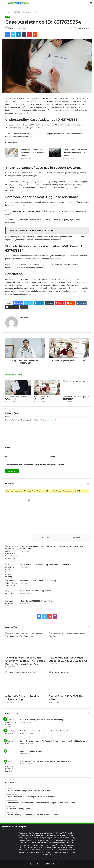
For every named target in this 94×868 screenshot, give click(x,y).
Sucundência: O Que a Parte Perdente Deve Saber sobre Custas (75, 153)
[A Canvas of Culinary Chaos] (11, 754)
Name (8, 447)
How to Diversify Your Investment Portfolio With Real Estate (45, 761)
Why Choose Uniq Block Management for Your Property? (44, 731)
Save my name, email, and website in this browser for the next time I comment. (36, 465)
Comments (76, 538)
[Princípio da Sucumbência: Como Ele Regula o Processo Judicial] (11, 152)
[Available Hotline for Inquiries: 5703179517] (76, 387)
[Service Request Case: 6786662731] (47, 387)
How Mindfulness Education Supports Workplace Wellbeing (45, 565)
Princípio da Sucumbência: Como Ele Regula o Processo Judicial (32, 153)
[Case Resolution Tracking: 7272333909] (18, 387)
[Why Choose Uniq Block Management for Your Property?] (11, 734)
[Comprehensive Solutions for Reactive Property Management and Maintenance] (11, 744)
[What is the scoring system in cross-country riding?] (11, 723)
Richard (12, 28)
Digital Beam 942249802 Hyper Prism (35, 591)
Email (8, 456)
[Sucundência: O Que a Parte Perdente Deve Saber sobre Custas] (55, 152)
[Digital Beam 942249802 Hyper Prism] (11, 594)
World (15, 12)
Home (9, 12)
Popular (45, 538)
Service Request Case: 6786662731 (43, 398)
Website (52, 456)
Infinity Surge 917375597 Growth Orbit (36, 601)
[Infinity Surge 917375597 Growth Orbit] (11, 604)
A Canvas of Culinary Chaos (31, 751)
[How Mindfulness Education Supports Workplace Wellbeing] (11, 571)
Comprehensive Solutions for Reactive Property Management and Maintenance (53, 741)
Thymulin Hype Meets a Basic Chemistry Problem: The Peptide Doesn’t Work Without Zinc (25, 660)
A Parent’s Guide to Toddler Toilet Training (38, 581)
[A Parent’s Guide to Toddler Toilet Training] (11, 584)
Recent (16, 538)
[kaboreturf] (18, 3)
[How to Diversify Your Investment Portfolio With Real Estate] (11, 766)
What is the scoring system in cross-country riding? (42, 720)
